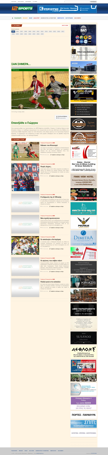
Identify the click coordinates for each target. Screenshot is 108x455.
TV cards (35, 1)
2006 (17, 31)
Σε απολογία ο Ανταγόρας (50, 239)
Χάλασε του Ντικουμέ (49, 145)
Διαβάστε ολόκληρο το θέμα (57, 154)
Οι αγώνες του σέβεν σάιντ (51, 261)
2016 (58, 31)
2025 (42, 34)
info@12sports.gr (39, 453)
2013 (46, 31)
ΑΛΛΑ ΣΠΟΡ (36, 18)
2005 (13, 31)
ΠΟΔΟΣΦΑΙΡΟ (17, 18)
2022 (30, 34)
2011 (38, 31)
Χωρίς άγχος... (46, 167)
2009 (30, 31)
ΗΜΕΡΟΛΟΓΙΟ (60, 18)
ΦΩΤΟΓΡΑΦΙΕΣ (69, 18)
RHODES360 (94, 453)
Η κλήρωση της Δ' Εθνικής (50, 197)
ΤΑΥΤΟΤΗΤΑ (13, 1)
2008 (25, 31)
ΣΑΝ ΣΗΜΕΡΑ (77, 18)
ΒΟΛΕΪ (30, 18)
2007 (21, 31)
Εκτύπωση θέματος (61, 116)
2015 (54, 31)
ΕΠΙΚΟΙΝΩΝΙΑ (28, 1)
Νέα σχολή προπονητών (50, 218)
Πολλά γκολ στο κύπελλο (50, 282)
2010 (34, 31)
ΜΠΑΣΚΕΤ (25, 18)
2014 (50, 31)
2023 (34, 34)
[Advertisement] (40, 50)
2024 (38, 34)
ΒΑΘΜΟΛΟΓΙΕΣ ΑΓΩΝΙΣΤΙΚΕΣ (42, 450)
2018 (13, 34)
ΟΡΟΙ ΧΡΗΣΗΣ (21, 1)
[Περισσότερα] (25, 143)
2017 (63, 31)
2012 (42, 31)
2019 (17, 34)
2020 (21, 34)
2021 (25, 34)
